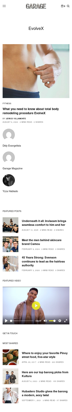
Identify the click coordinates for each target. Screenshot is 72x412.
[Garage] (36, 6)
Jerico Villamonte (16, 118)
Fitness (7, 103)
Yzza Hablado (10, 191)
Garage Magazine (13, 168)
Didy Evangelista (12, 145)
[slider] (22, 320)
